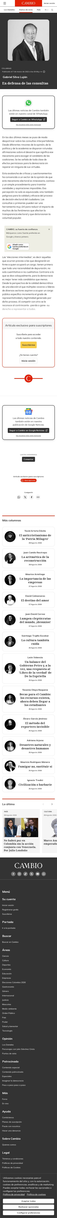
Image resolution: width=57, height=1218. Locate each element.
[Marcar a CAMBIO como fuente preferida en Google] (28, 246)
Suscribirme (28, 345)
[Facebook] (13, 874)
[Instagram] (19, 874)
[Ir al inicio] (28, 3)
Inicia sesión (28, 360)
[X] (31, 874)
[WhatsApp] (44, 874)
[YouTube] (37, 874)
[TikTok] (25, 874)
